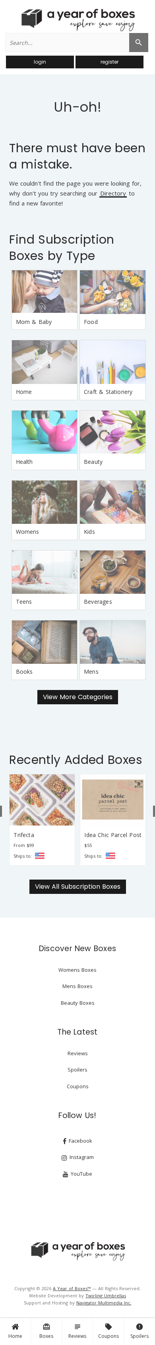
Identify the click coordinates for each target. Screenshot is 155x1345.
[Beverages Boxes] (112, 572)
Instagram (81, 1157)
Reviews (77, 1331)
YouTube (80, 1173)
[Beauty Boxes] (112, 432)
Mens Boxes (77, 986)
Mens (91, 671)
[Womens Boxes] (44, 502)
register (109, 61)
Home (15, 1336)
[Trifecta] (42, 799)
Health (24, 461)
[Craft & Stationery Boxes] (112, 362)
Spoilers (139, 1331)
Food (91, 322)
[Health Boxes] (44, 432)
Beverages (98, 601)
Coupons (108, 1331)
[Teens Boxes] (44, 572)
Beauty (93, 461)
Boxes (46, 1331)
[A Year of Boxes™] (77, 19)
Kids (89, 531)
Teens (24, 601)
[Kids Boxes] (112, 502)
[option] (42, 819)
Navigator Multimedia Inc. (104, 1303)
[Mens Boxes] (112, 642)
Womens (27, 531)
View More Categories (77, 697)
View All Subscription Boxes (77, 886)
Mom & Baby (34, 322)
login (40, 61)
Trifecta (24, 835)
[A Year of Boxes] (77, 1251)
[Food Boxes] (112, 292)
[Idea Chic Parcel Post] (112, 799)
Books (24, 671)
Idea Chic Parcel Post (112, 835)
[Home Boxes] (44, 362)
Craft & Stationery (108, 391)
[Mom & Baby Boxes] (44, 292)
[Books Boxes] (44, 642)
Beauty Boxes (78, 1002)
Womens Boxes (77, 969)
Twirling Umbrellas (105, 1295)
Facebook (79, 1140)
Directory (113, 193)
